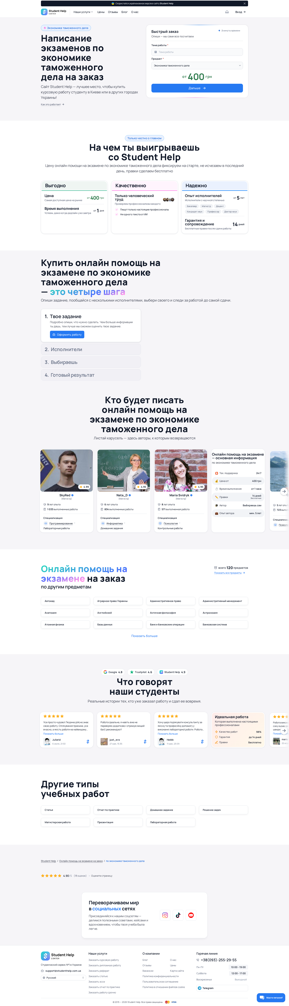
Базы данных (104, 624)
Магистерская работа (58, 822)
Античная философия (163, 612)
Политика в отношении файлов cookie (164, 987)
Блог (145, 960)
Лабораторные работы (56, 528)
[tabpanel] (197, 67)
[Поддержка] (227, 12)
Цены (173, 965)
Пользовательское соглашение (160, 981)
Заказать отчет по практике (104, 987)
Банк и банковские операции (167, 624)
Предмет (156, 58)
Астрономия (210, 612)
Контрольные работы (170, 528)
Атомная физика (54, 624)
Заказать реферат (99, 970)
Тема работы (158, 45)
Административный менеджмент (222, 601)
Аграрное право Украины (112, 601)
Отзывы (147, 965)
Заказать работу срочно (102, 992)
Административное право (165, 601)
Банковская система (215, 624)
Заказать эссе (97, 981)
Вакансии (148, 970)
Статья (49, 810)
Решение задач (212, 810)
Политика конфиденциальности (161, 976)
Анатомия (50, 612)
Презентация (105, 822)
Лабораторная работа (163, 822)
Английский (104, 612)
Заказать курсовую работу (104, 960)
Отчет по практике (108, 810)
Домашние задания (112, 528)
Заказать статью (98, 976)
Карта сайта (177, 970)
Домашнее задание (161, 810)
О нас (173, 960)
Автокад (49, 601)
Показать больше (53, 733)
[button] (83, 12)
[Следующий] (284, 491)
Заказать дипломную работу (105, 965)
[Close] (244, 3)
